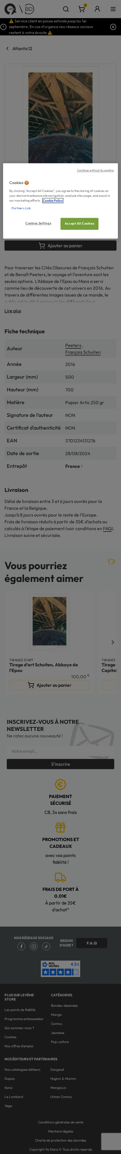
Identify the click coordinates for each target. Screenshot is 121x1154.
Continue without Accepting (95, 170)
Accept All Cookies (79, 224)
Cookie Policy (53, 200)
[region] (60, 201)
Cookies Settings (38, 223)
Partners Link (21, 208)
